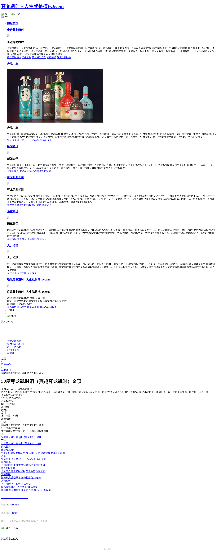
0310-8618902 (13, 513)
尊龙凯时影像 (64, 57)
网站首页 (12, 23)
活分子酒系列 (14, 347)
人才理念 (12, 273)
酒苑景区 (12, 211)
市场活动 (32, 171)
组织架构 (26, 57)
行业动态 (22, 171)
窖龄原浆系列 (14, 340)
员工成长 (32, 273)
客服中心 (42, 307)
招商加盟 (22, 307)
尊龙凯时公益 (44, 171)
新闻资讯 (12, 146)
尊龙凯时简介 (14, 57)
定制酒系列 (13, 350)
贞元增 (20, 140)
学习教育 (36, 205)
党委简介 (12, 205)
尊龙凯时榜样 (24, 205)
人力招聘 (12, 245)
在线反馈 (52, 307)
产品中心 (12, 63)
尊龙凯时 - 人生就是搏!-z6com (32, 6)
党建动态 (46, 205)
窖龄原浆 (12, 140)
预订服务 (42, 239)
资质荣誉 (51, 57)
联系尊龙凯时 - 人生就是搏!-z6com (28, 279)
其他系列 (12, 353)
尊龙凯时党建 (15, 177)
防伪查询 (12, 307)
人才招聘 (22, 273)
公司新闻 (12, 171)
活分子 (28, 140)
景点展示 (22, 239)
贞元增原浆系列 (15, 344)
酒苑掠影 (32, 239)
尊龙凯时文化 (39, 57)
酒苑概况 (12, 239)
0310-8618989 (13, 505)
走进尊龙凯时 (15, 29)
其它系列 (47, 140)
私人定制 (37, 140)
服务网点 (32, 307)
